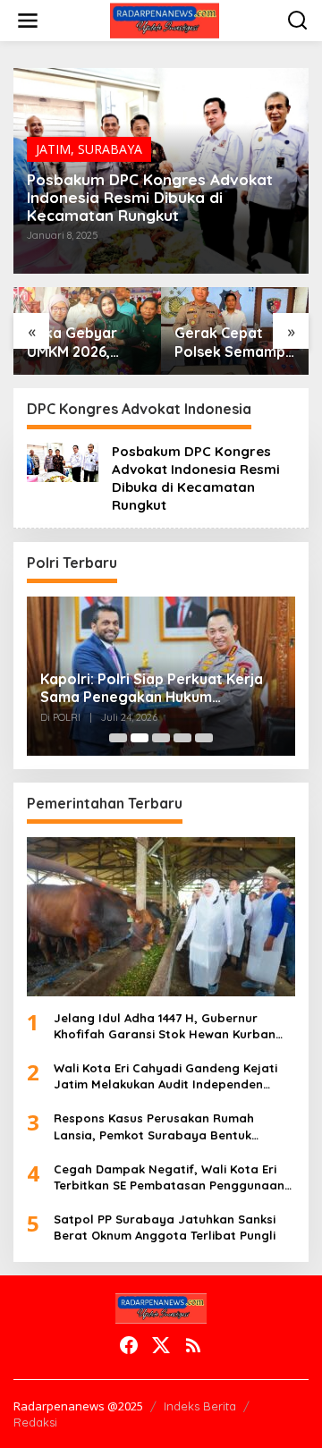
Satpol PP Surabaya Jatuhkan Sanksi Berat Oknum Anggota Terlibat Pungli (164, 1227)
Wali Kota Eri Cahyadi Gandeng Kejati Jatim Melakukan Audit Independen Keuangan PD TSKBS (165, 1076)
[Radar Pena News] (164, 19)
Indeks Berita (200, 1406)
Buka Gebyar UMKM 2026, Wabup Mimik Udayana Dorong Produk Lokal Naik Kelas (87, 342)
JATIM (53, 148)
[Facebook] (128, 1345)
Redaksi (35, 1422)
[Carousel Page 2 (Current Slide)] (139, 737)
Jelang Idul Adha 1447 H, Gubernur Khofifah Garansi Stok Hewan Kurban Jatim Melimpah (164, 1026)
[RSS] (193, 1345)
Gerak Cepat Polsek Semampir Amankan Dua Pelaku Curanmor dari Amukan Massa (234, 342)
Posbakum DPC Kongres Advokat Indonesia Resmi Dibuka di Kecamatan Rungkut (150, 197)
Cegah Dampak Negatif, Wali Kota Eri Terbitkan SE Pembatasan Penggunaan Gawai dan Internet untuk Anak (169, 1177)
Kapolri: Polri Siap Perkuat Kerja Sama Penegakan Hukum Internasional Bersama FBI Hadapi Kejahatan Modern (157, 688)
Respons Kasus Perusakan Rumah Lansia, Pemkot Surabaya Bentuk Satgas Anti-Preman (154, 1126)
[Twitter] (161, 1345)
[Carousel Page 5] (204, 737)
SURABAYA (110, 148)
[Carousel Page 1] (118, 737)
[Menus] (27, 20)
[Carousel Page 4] (182, 737)
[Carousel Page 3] (161, 737)
